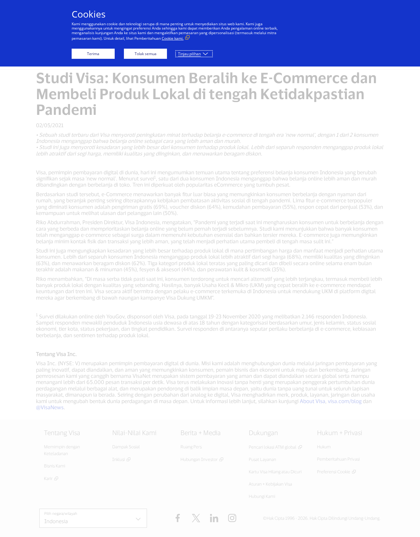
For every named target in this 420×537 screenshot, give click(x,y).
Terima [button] (93, 53)
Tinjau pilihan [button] (189, 53)
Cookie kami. (173, 38)
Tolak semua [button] (146, 53)
